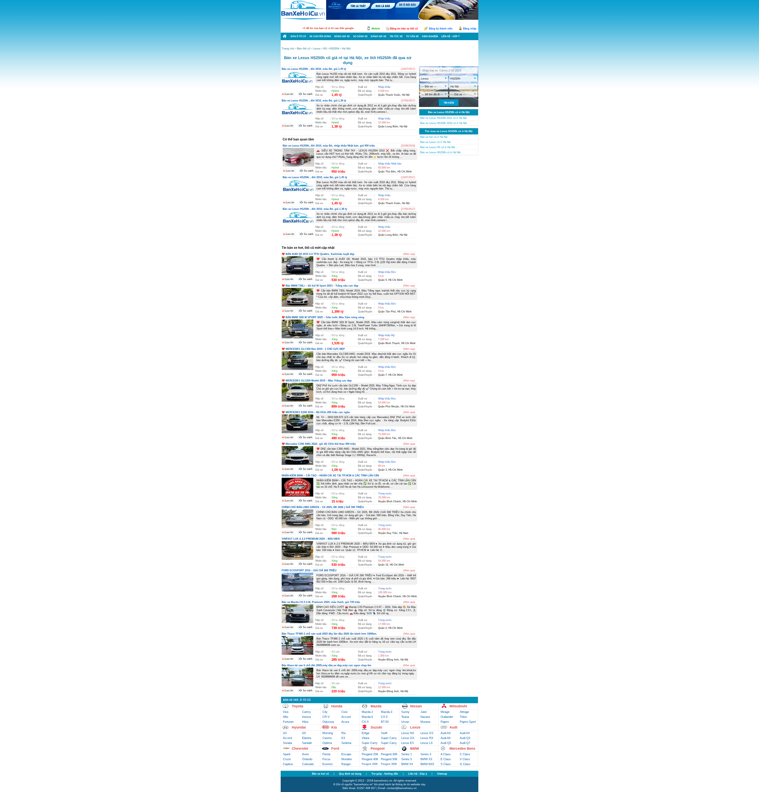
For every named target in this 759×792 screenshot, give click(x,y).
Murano (425, 721)
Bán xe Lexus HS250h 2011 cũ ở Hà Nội (443, 117)
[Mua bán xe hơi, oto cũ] (285, 36)
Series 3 (425, 754)
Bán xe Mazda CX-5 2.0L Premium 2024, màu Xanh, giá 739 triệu (321, 602)
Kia (334, 727)
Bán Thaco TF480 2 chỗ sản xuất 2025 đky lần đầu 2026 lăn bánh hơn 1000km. (329, 633)
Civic (344, 711)
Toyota (297, 706)
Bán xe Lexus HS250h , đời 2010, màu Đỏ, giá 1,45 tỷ (314, 68)
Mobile (376, 28)
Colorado (308, 764)
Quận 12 (383, 564)
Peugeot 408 (370, 759)
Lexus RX (426, 738)
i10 (285, 733)
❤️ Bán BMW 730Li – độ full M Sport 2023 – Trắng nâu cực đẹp (320, 285)
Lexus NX (407, 733)
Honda (336, 706)
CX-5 (384, 716)
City (325, 711)
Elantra (306, 738)
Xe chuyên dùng (320, 36)
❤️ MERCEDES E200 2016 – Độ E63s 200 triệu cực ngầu (316, 412)
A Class (446, 754)
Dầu (333, 687)
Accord (346, 716)
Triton (463, 716)
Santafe (307, 743)
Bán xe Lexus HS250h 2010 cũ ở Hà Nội (443, 123)
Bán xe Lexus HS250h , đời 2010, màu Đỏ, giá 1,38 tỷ (314, 100)
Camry (306, 711)
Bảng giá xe (342, 36)
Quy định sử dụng (350, 773)
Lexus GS (426, 733)
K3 (343, 738)
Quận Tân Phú (387, 311)
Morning (327, 733)
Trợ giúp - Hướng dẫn (384, 773)
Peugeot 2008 (370, 764)
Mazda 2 (367, 711)
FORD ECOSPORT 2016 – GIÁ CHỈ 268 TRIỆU (309, 570)
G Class (465, 764)
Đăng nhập (469, 28)
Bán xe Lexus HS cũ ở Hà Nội (437, 147)
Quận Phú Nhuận (388, 406)
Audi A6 (445, 738)
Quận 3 (382, 469)
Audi (453, 727)
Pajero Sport (468, 721)
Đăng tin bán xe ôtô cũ (404, 28)
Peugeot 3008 (389, 764)
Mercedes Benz (462, 748)
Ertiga (365, 733)
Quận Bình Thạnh (389, 343)
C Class (465, 754)
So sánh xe (360, 36)
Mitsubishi (458, 706)
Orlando (307, 759)
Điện (334, 529)
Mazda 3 (386, 711)
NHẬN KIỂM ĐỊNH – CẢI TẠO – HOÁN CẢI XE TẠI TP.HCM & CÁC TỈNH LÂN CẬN (330, 475)
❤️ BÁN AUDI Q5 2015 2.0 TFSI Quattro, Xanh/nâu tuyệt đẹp (318, 254)
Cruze (287, 759)
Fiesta (326, 754)
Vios (286, 711)
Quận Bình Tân (387, 438)
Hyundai (299, 727)
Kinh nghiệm (430, 36)
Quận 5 (382, 279)
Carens (327, 738)
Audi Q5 (446, 743)
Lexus (415, 727)
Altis (285, 716)
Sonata (287, 743)
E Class (446, 759)
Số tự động (337, 86)
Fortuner (288, 721)
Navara (425, 716)
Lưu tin (289, 94)
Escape (346, 754)
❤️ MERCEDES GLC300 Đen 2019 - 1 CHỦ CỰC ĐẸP (313, 348)
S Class (446, 764)
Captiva (288, 764)
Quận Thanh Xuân (389, 94)
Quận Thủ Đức (387, 171)
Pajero (445, 721)
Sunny (405, 711)
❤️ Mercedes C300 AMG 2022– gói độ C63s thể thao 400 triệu (319, 443)
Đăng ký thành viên (440, 28)
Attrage (464, 711)
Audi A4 (465, 733)
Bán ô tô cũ (298, 36)
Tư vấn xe (412, 36)
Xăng (334, 275)
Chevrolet (300, 748)
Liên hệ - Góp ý (417, 773)
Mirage (445, 711)
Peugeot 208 (370, 754)
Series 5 (406, 759)
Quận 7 (382, 374)
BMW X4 (407, 764)
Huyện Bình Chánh (389, 501)
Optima (327, 743)
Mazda (376, 706)
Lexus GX (407, 738)
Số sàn (335, 651)
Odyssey (328, 721)
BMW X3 (426, 759)
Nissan (416, 706)
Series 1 (406, 754)
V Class (465, 759)
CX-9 (365, 721)
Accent (287, 738)
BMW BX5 (427, 764)
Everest (327, 764)
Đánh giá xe (378, 36)
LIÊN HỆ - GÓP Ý (450, 36)
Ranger (346, 764)
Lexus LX (426, 743)
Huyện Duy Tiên (387, 533)
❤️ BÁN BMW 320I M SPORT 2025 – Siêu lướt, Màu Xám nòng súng (323, 317)
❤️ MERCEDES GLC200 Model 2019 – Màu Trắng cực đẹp (317, 380)
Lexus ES (407, 743)
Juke (423, 711)
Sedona (346, 743)
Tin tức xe (396, 36)
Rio (343, 733)
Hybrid (335, 90)
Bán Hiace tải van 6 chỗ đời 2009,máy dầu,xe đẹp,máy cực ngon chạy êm (326, 665)
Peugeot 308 (389, 754)
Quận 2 (382, 627)
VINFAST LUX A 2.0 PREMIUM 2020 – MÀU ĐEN (311, 538)
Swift (384, 733)
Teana (405, 716)
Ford (335, 748)
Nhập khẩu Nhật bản (389, 163)
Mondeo (346, 759)
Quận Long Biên (388, 126)
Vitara (365, 738)
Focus (326, 759)
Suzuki (376, 727)
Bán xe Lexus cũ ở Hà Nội (435, 142)
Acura (345, 721)
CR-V (326, 716)
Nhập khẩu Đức (387, 272)
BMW (414, 748)
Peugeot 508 (389, 759)
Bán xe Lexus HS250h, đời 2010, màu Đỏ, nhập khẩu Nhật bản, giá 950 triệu (329, 145)
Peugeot (378, 748)
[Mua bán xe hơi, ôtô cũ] (303, 19)
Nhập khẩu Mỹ (386, 335)
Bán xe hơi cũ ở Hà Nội (433, 136)
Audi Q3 (465, 738)
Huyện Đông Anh (388, 659)
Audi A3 (445, 733)
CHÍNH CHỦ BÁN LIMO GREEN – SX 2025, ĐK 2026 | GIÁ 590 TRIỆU (323, 507)
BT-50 (385, 721)
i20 (304, 733)
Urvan (405, 721)
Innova (306, 716)
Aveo (305, 754)
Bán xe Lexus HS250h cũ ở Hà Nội (440, 152)
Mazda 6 (367, 716)
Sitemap (442, 773)
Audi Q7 (465, 743)
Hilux (305, 721)
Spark (287, 754)
